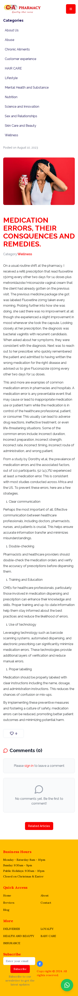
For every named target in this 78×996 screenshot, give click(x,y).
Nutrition (11, 97)
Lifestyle (11, 78)
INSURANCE (11, 943)
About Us (12, 30)
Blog (6, 910)
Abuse (9, 40)
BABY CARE (48, 936)
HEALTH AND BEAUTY (18, 936)
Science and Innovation (22, 106)
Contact (46, 902)
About (45, 895)
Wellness (11, 135)
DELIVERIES (11, 929)
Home (7, 895)
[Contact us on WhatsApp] (67, 985)
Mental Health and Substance (27, 87)
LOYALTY (47, 929)
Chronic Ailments (17, 49)
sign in (29, 766)
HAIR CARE (13, 68)
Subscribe (12, 954)
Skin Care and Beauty (20, 126)
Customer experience (20, 59)
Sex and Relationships (21, 116)
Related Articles (39, 826)
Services (8, 902)
